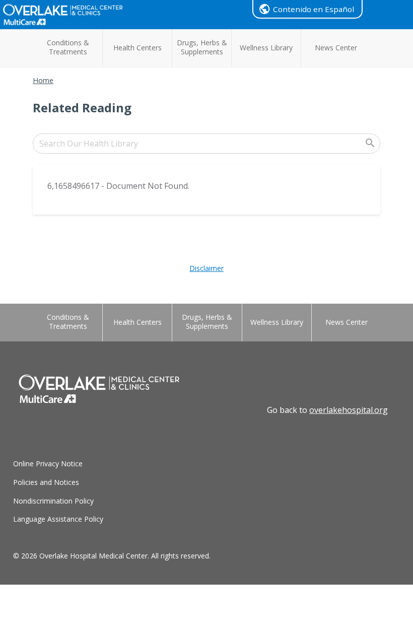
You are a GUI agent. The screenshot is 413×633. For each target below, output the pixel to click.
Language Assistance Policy (58, 519)
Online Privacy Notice (48, 463)
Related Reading (82, 107)
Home (43, 80)
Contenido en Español (313, 9)
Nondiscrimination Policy (53, 501)
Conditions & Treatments (68, 47)
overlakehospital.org (348, 409)
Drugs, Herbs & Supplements (202, 47)
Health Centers (137, 47)
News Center (336, 47)
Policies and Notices (46, 482)
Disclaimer (206, 268)
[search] (206, 143)
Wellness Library (266, 47)
